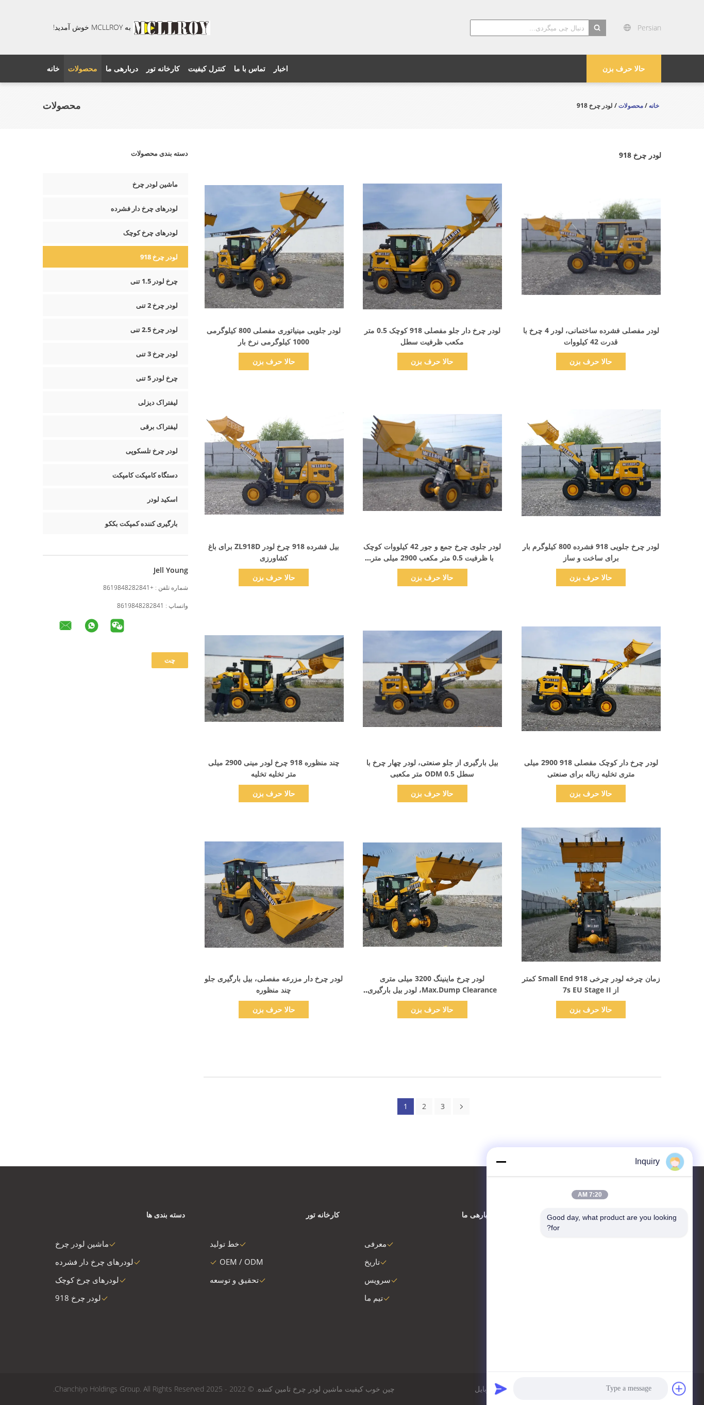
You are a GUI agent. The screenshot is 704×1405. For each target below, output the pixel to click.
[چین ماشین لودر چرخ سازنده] (171, 27)
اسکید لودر (162, 499)
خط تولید (224, 1243)
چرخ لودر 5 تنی (157, 378)
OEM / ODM (241, 1262)
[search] (597, 28)
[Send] (501, 1388)
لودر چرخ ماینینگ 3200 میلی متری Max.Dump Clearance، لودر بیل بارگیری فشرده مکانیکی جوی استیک (432, 989)
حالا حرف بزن (623, 68)
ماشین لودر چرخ (155, 184)
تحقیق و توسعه (234, 1280)
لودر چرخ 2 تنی (157, 305)
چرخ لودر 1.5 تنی (154, 281)
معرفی (375, 1243)
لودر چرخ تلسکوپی (152, 450)
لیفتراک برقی (159, 426)
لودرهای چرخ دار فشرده (144, 208)
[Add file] (679, 1388)
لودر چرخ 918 (159, 256)
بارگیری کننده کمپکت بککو (141, 523)
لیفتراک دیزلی (158, 402)
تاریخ (372, 1262)
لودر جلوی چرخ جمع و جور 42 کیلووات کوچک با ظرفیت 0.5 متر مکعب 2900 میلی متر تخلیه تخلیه (432, 557)
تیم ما (373, 1298)
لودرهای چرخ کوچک (150, 232)
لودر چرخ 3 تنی (157, 353)
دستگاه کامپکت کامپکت (145, 475)
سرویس (377, 1280)
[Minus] (501, 1161)
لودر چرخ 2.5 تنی (154, 329)
